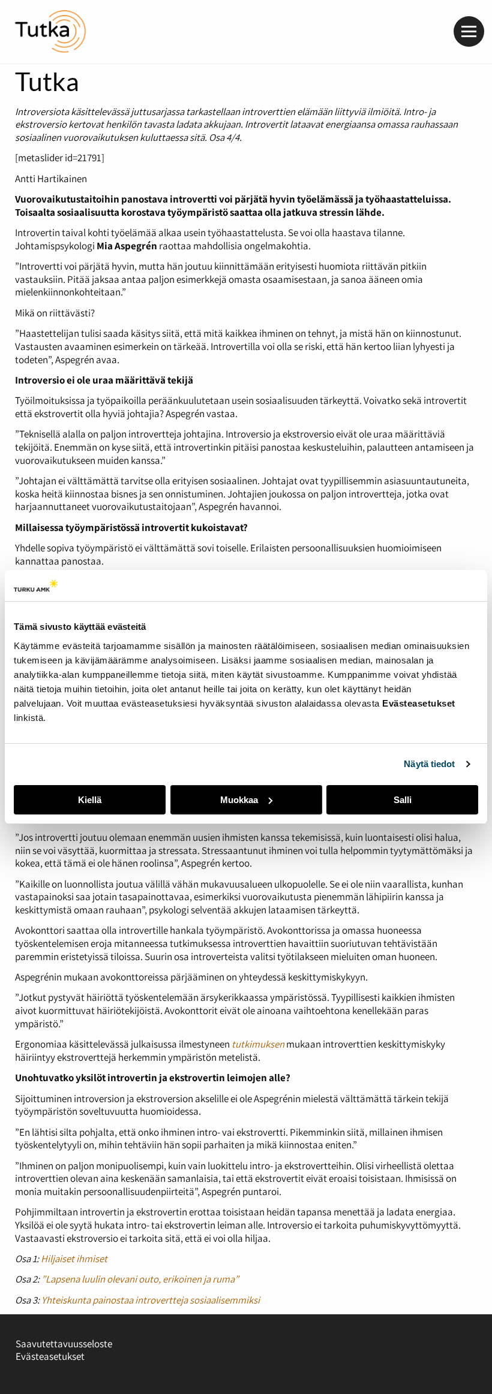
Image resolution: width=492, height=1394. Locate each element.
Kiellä (89, 800)
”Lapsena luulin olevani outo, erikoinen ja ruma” (140, 1279)
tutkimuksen (258, 1044)
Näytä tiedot (429, 764)
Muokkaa (239, 800)
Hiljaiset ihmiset (74, 1258)
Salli (403, 800)
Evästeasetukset (50, 1356)
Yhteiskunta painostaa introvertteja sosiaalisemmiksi (150, 1300)
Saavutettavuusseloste (64, 1343)
